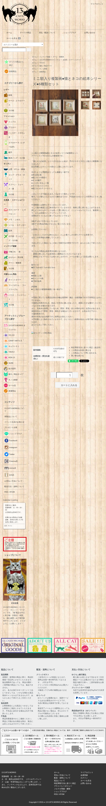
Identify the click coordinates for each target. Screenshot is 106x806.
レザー (6, 90)
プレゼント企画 (10, 427)
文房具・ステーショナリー (72, 60)
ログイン (84, 778)
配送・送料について (62, 778)
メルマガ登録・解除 (62, 789)
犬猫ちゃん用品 (10, 274)
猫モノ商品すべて (45, 66)
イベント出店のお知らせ (14, 422)
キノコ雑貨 (43, 69)
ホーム (9, 33)
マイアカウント (97, 4)
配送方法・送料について (14, 486)
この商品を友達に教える (81, 350)
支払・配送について (47, 33)
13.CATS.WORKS (53, 802)
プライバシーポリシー (63, 786)
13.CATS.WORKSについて (14, 409)
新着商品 (42, 72)
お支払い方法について (13, 481)
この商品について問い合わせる (83, 353)
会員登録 (84, 775)
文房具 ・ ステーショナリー (14, 202)
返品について (59, 781)
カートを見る (13, 38)
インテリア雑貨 (44, 57)
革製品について (10, 416)
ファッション (9, 116)
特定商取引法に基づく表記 (65, 783)
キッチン (7, 164)
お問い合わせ (89, 33)
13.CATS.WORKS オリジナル (49, 60)
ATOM (12, 492)
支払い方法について (62, 775)
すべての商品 (25, 33)
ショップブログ (69, 33)
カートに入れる (69, 385)
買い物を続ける (77, 356)
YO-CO (41, 63)
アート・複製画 (58, 57)
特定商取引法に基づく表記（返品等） (86, 347)
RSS (6, 492)
